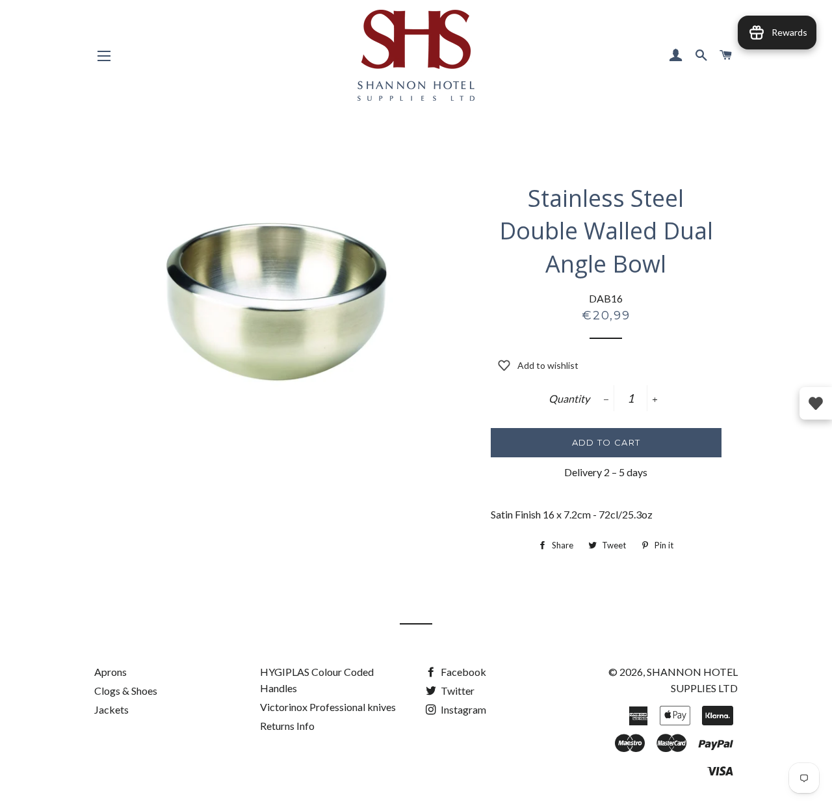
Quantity (569, 398)
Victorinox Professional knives (328, 707)
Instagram (462, 709)
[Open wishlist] (816, 403)
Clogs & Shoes (125, 690)
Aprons (110, 671)
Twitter (456, 690)
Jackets (111, 709)
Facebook (462, 671)
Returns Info (287, 725)
